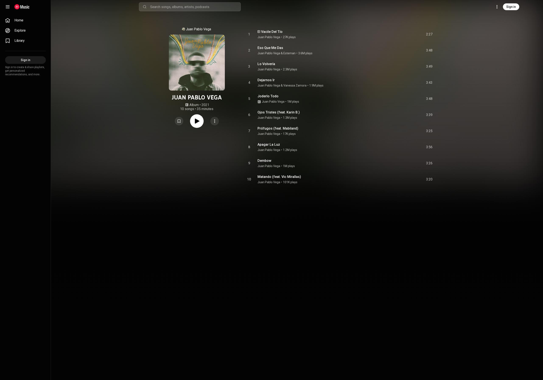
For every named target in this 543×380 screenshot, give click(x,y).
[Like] (397, 34)
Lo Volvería (266, 64)
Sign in (511, 6)
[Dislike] (405, 34)
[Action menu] (214, 121)
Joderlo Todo (268, 96)
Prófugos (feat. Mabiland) (278, 128)
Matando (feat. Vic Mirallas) (279, 177)
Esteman (289, 53)
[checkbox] (429, 34)
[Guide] (7, 6)
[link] (25, 20)
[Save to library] (179, 121)
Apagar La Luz (269, 144)
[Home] (21, 6)
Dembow (264, 161)
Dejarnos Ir (266, 80)
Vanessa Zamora (294, 85)
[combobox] (195, 7)
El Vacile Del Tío (270, 32)
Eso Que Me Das (270, 48)
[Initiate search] (144, 6)
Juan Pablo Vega (198, 29)
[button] (179, 121)
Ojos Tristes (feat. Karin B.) (279, 112)
